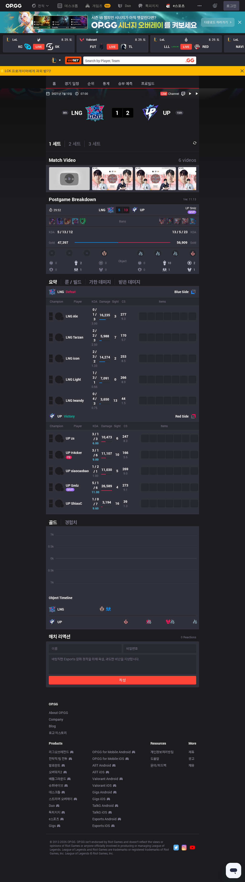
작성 (122, 680)
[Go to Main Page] (13, 5)
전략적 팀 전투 (58, 758)
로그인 (231, 5)
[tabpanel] (122, 400)
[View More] (199, 6)
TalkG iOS (99, 812)
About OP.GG (58, 712)
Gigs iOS (99, 799)
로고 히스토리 (58, 732)
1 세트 (55, 144)
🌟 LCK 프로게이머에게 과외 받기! (25, 71)
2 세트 (75, 144)
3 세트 (94, 144)
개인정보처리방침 (161, 752)
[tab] (55, 282)
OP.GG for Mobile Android (111, 752)
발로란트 (54, 765)
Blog (52, 726)
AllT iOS (98, 772)
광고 (191, 758)
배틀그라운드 (57, 778)
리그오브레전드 (59, 752)
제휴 (191, 752)
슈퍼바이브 (56, 785)
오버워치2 (55, 772)
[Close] (240, 22)
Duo (52, 805)
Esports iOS (101, 825)
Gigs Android (102, 792)
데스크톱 (54, 792)
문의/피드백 (158, 765)
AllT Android (101, 765)
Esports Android (104, 819)
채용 (191, 765)
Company (56, 719)
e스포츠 (54, 819)
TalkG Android (103, 805)
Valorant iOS (102, 785)
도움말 (154, 758)
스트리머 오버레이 (60, 799)
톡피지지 (54, 812)
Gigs (52, 825)
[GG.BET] (73, 60)
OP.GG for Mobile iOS (108, 758)
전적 (41, 5)
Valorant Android (105, 778)
